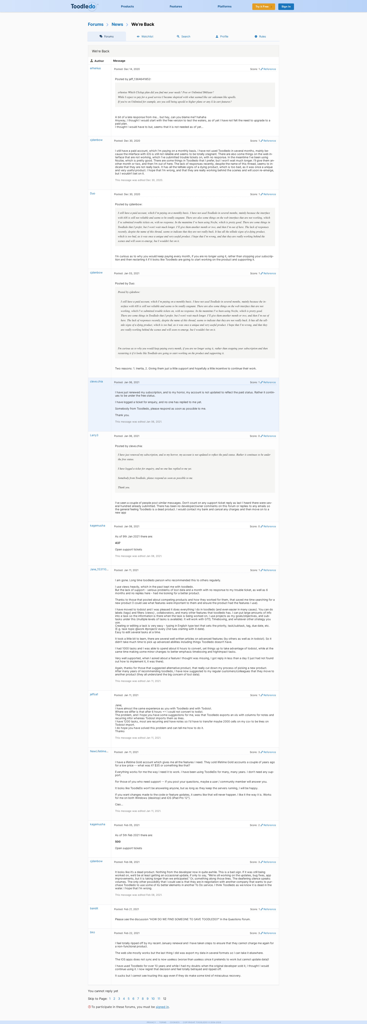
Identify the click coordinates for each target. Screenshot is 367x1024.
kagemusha (97, 525)
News (117, 24)
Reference (270, 69)
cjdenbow (96, 139)
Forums (96, 24)
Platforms (225, 6)
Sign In (286, 6)
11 (159, 998)
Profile (224, 36)
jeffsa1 (94, 694)
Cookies (175, 1022)
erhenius (95, 68)
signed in (162, 1007)
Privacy (151, 1022)
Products (127, 6)
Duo (92, 193)
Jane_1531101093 (101, 569)
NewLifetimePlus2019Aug (106, 751)
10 (153, 998)
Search (185, 36)
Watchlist (147, 36)
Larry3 (94, 435)
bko (92, 932)
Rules (262, 36)
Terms (162, 1022)
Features (176, 6)
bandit (94, 908)
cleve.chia (96, 381)
